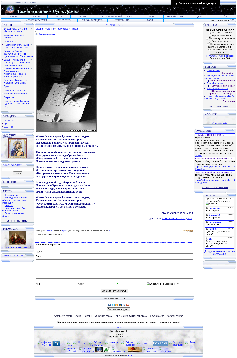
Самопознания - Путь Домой (177, 218)
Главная (13, 16)
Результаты (211, 56)
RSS (232, 20)
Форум (36, 16)
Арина (64, 231)
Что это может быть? (217, 88)
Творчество (62, 28)
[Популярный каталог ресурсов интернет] (160, 345)
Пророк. (9, 205)
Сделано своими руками (17, 247)
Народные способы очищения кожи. (13, 209)
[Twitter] (113, 305)
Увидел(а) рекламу (222, 41)
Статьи (50, 28)
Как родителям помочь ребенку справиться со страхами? (15, 200)
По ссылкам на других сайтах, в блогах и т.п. (221, 45)
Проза (6, 124)
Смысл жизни (213, 70)
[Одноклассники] (117, 305)
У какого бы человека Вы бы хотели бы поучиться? (219, 97)
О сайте (223, 16)
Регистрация (122, 20)
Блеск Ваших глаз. (216, 83)
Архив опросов (227, 56)
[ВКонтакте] (109, 305)
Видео (151, 16)
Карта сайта (64, 20)
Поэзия (7, 120)
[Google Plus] (128, 305)
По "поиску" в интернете (222, 38)
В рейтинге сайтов (221, 35)
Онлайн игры (175, 16)
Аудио (198, 16)
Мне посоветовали (222, 32)
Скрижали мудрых (92, 20)
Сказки (7, 127)
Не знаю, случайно (222, 49)
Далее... (199, 156)
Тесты (59, 16)
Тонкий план (11, 195)
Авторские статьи (36, 20)
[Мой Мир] (120, 305)
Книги (82, 16)
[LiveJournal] (124, 305)
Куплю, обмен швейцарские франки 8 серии (219, 76)
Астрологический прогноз (117, 16)
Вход (150, 20)
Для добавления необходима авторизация (219, 252)
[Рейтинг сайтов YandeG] (144, 345)
